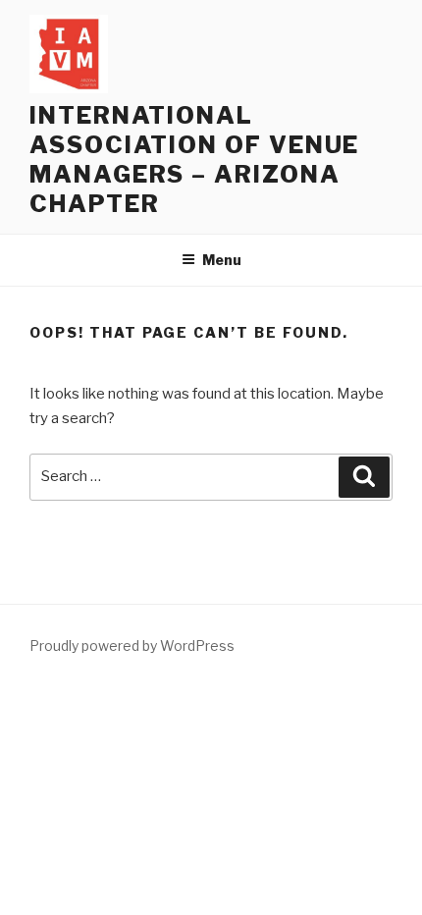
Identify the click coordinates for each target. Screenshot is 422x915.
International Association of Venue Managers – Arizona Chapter (194, 159)
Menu (221, 259)
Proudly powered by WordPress (132, 645)
